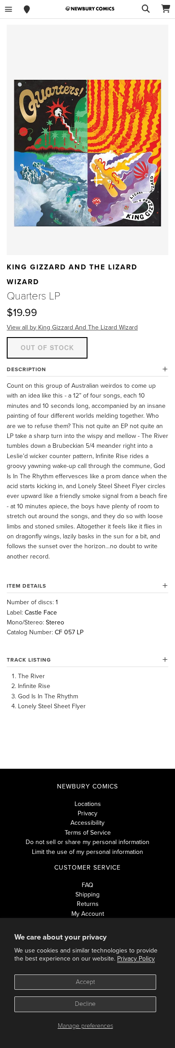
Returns (88, 904)
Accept (85, 982)
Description (26, 369)
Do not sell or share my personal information (87, 842)
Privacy (87, 813)
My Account (87, 914)
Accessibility (87, 823)
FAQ (87, 885)
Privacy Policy (136, 958)
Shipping (87, 894)
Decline (85, 1004)
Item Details (26, 586)
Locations (87, 804)
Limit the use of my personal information (87, 852)
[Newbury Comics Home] (89, 9)
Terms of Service (88, 832)
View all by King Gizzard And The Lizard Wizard (72, 327)
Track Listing (29, 660)
